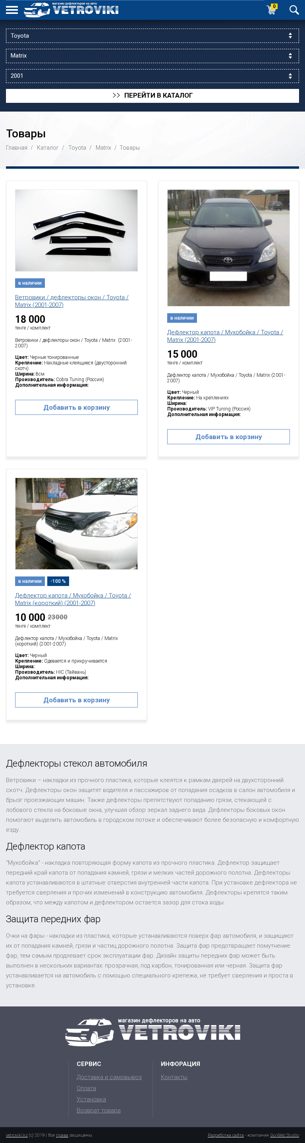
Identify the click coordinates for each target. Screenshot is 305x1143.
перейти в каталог (152, 95)
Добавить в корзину (76, 407)
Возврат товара (99, 1110)
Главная (16, 148)
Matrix (103, 148)
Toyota (77, 148)
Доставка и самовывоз (109, 1077)
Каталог (48, 148)
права (62, 1135)
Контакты (174, 1077)
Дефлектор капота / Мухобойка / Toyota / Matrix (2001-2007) (225, 336)
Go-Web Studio (284, 1135)
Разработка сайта (226, 1135)
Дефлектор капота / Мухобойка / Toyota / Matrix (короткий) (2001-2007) (73, 599)
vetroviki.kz (17, 1135)
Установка (91, 1099)
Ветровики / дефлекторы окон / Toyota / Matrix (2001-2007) (72, 301)
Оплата (86, 1088)
